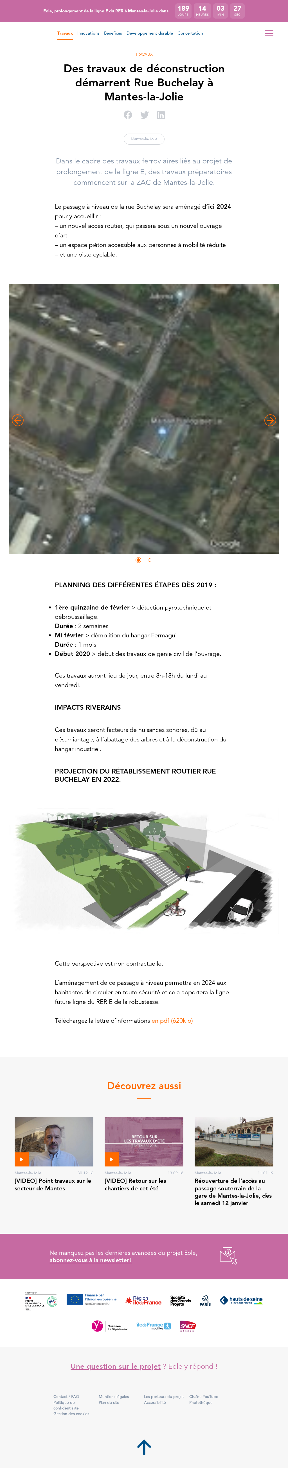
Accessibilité (155, 1402)
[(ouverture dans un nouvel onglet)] (222, 1256)
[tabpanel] (144, 420)
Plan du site (109, 1402)
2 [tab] (149, 560)
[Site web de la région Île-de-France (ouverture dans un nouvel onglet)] (143, 1302)
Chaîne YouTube (203, 1396)
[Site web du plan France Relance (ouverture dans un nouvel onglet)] (41, 1302)
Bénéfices (113, 33)
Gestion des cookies (71, 1413)
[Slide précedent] (18, 420)
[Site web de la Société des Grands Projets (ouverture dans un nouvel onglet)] (180, 1302)
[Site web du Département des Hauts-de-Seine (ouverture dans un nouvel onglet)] (241, 1302)
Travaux (65, 33)
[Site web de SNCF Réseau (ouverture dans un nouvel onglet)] (188, 1326)
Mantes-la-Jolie (144, 138)
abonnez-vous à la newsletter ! (91, 1260)
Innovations (88, 33)
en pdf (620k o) (172, 1020)
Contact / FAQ (66, 1396)
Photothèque (201, 1402)
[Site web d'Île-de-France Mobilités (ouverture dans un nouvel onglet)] (153, 1326)
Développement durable (150, 33)
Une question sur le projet (116, 1366)
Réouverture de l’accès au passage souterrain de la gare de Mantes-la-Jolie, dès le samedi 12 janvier (233, 1191)
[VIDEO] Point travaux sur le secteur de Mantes (53, 1184)
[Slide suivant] (270, 420)
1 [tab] (138, 560)
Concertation (190, 33)
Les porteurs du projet (164, 1396)
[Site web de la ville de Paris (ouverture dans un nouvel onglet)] (205, 1302)
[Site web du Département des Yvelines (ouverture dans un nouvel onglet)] (109, 1326)
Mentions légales (114, 1396)
